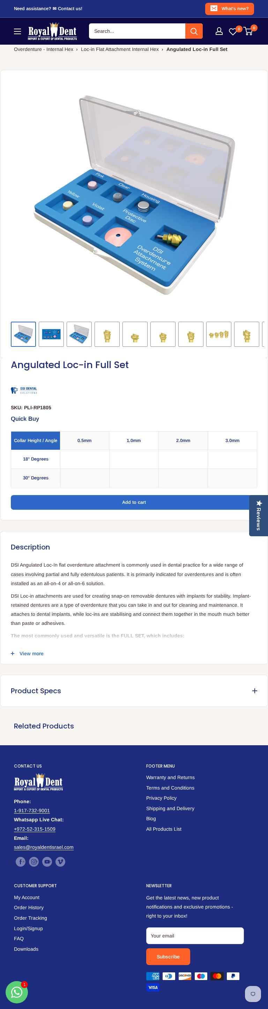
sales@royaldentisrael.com (44, 847)
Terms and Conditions (170, 788)
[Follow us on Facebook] (20, 862)
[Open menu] (17, 31)
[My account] (219, 31)
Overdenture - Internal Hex (43, 49)
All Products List (163, 829)
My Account (26, 897)
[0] (248, 31)
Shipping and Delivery (170, 808)
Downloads (26, 949)
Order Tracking (30, 918)
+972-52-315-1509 (34, 829)
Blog (151, 818)
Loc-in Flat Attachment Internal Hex (120, 49)
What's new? (235, 8)
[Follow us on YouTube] (47, 862)
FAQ (19, 938)
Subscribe (168, 956)
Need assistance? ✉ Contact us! (48, 8)
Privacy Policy (161, 798)
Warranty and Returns (170, 777)
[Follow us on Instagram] (34, 862)
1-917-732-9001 (32, 810)
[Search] (194, 31)
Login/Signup (28, 928)
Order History (29, 907)
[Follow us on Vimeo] (60, 862)
